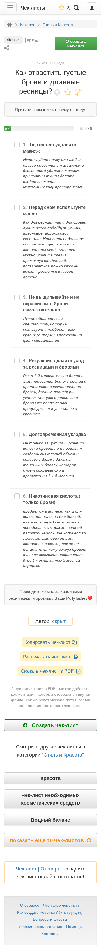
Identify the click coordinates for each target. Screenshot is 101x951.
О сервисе (29, 905)
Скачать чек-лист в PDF (48, 670)
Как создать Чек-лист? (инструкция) (49, 912)
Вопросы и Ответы (50, 919)
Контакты (50, 933)
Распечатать (48, 656)
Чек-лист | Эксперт (38, 868)
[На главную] (10, 24)
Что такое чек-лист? (61, 905)
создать (76, 43)
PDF (31, 40)
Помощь (74, 926)
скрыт (59, 621)
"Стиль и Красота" (63, 754)
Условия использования (40, 926)
